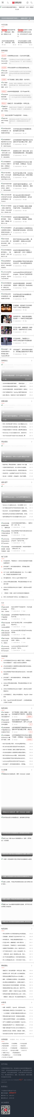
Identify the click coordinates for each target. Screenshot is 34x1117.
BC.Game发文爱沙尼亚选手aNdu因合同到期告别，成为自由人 (22, 197)
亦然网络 (14, 1043)
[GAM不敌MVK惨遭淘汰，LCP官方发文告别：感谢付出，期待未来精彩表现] (6, 188)
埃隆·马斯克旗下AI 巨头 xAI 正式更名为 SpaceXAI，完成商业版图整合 (15, 1028)
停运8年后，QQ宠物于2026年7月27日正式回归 (15, 473)
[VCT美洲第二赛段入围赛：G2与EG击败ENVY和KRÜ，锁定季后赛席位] (4, 85)
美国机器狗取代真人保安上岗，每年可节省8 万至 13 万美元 (15, 988)
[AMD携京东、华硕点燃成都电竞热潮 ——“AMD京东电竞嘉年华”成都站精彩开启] (6, 319)
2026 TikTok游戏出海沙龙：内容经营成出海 (15, 470)
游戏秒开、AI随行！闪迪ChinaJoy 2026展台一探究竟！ (15, 991)
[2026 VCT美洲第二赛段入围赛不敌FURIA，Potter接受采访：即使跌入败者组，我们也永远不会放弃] (6, 211)
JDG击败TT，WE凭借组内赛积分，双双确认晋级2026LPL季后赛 (23, 351)
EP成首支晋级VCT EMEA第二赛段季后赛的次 (15, 430)
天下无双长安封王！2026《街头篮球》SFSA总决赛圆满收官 (15, 951)
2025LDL (5, 1048)
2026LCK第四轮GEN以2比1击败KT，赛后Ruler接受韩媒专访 (17, 588)
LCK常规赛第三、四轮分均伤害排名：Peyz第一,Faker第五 (18, 695)
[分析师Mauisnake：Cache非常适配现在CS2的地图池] (4, 61)
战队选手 (4, 55)
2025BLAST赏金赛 (8, 1057)
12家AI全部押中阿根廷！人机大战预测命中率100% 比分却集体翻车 (15, 1019)
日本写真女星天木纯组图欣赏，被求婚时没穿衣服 (23, 130)
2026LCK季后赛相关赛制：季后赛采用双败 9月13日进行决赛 (17, 583)
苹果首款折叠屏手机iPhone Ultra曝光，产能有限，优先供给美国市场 (15, 976)
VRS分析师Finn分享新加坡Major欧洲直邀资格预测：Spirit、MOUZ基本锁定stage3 (15, 933)
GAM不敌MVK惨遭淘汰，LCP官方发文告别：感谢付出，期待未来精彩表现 (23, 186)
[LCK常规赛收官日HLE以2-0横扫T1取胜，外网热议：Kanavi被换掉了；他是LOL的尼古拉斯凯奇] (6, 167)
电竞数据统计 (16, 1052)
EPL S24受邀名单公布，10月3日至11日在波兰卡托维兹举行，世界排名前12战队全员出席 (15, 960)
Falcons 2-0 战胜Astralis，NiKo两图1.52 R (14, 505)
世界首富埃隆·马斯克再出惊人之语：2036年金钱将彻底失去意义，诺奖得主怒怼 (15, 994)
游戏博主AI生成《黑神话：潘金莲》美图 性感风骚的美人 (15, 1031)
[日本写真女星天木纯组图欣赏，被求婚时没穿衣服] (6, 130)
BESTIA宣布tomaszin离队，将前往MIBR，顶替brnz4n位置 (22, 240)
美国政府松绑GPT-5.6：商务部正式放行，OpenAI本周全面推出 (15, 1025)
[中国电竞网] (17, 4)
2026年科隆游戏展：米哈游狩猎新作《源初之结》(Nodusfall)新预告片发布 (23, 285)
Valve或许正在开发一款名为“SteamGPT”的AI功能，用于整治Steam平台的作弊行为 (15, 1033)
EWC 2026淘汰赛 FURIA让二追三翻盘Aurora (15, 424)
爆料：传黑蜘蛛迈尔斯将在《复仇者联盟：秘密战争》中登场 (15, 979)
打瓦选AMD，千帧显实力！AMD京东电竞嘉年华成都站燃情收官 (22, 340)
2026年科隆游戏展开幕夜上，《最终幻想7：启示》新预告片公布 (22, 252)
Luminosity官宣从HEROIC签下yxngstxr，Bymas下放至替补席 (22, 273)
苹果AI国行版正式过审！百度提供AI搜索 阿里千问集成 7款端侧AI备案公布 (15, 1016)
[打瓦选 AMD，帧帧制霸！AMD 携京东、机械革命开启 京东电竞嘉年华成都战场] (6, 330)
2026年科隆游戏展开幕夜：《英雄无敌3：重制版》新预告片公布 (8, 42)
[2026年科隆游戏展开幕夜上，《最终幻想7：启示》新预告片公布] (17, 8)
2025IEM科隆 (17, 1055)
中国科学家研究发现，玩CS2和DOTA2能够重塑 (15, 467)
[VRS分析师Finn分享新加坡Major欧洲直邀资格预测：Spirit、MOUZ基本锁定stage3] (4, 73)
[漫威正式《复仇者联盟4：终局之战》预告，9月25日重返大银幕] (4, 108)
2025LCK (5, 1050)
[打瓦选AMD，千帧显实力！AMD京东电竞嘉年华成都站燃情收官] (6, 341)
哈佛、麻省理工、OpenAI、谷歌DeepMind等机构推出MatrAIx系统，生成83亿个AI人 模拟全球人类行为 (15, 1007)
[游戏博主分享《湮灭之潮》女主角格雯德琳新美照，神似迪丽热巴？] (6, 155)
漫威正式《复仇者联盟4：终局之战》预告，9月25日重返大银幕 (15, 970)
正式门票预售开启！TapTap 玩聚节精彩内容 (15, 392)
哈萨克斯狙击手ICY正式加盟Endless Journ (14, 516)
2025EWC (14, 1045)
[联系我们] (27, 3)
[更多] (32, 360)
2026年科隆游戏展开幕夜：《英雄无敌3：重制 (15, 383)
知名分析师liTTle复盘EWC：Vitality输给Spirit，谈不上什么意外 (22, 722)
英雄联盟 (21, 30)
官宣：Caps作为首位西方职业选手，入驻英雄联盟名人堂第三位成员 (17, 701)
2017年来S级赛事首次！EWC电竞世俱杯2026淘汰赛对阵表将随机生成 (15, 957)
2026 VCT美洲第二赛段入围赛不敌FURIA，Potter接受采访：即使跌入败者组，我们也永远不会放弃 (23, 209)
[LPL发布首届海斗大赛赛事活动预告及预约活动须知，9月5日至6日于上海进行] (25, 34)
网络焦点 (4, 103)
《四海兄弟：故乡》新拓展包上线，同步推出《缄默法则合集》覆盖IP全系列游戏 (15, 954)
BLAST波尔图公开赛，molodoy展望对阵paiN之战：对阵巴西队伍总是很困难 (23, 175)
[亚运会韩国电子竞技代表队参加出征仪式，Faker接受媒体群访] (6, 264)
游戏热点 (4, 30)
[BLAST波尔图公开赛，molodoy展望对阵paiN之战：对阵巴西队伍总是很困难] (6, 177)
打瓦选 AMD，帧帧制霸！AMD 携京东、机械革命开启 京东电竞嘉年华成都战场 (22, 329)
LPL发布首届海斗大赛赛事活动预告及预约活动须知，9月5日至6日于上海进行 (25, 43)
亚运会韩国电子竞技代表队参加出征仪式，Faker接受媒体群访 (23, 262)
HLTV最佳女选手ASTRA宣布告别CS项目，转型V (15, 508)
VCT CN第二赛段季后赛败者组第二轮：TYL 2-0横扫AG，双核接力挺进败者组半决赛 (17, 573)
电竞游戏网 (6, 1045)
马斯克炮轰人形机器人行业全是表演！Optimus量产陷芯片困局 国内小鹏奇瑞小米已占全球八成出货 (15, 1010)
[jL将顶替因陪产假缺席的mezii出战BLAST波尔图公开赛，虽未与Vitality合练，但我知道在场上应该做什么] (6, 145)
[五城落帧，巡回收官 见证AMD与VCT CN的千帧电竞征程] (6, 308)
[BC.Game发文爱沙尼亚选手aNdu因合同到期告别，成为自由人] (6, 198)
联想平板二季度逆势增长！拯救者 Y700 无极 (15, 464)
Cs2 (3, 115)
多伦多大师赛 (14, 1050)
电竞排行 (23, 1045)
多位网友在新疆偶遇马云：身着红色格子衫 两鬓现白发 (15, 982)
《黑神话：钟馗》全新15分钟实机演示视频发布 (16, 593)
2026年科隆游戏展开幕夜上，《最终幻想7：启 (15, 386)
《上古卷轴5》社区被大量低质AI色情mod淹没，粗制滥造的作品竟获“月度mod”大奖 (15, 1013)
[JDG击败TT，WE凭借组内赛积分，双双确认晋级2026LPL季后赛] (6, 352)
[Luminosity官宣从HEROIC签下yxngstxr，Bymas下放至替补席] (6, 275)
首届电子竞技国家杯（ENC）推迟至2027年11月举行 (15, 948)
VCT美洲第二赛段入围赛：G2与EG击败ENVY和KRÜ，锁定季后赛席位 (22, 714)
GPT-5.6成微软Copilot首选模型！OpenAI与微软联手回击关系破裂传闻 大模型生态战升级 (15, 1022)
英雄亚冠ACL (24, 1048)
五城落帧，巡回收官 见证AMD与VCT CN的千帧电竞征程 (22, 306)
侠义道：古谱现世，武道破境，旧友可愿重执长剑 (15, 476)
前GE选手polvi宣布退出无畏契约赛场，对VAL (15, 514)
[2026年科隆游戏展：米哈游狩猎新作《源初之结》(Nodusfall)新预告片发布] (6, 287)
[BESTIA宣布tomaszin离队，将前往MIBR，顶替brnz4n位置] (6, 242)
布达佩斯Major (6, 1055)
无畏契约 (4, 79)
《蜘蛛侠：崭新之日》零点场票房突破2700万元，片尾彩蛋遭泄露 (15, 997)
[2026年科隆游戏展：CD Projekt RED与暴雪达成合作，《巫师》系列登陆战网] (4, 96)
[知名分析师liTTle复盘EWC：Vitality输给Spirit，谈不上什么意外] (4, 120)
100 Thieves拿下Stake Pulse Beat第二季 (14, 435)
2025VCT (24, 1050)
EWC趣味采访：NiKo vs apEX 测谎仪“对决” (15, 578)
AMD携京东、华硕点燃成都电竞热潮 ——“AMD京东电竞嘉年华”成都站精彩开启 (22, 318)
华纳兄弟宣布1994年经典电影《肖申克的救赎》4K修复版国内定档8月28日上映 (15, 985)
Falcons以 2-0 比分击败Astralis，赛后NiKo (15, 433)
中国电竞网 (14, 1048)
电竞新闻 (4, 67)
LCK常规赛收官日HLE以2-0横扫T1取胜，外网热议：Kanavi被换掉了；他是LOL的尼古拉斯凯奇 (22, 165)
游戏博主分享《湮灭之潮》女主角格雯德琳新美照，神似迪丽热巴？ (23, 153)
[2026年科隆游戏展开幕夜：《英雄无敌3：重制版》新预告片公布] (8, 34)
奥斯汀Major (6, 1052)
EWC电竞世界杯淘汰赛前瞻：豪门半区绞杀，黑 (15, 427)
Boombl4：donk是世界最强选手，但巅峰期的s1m (15, 511)
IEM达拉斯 (24, 1043)
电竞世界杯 (6, 1043)
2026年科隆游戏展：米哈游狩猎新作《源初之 (15, 389)
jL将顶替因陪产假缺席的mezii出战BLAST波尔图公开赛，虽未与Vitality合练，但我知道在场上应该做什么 (23, 143)
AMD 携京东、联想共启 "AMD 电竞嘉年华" (14, 395)
